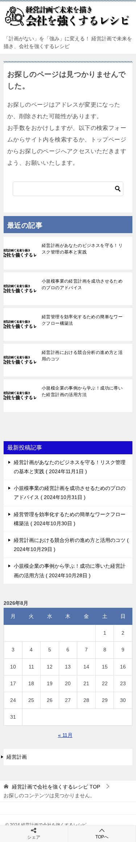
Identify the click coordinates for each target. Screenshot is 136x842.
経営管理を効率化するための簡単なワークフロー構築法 (82, 320)
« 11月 (65, 735)
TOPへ (101, 836)
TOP (56, 787)
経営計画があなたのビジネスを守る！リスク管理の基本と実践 (82, 249)
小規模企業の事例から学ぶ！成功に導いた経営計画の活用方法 (82, 391)
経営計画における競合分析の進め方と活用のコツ (82, 356)
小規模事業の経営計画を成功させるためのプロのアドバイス (82, 284)
